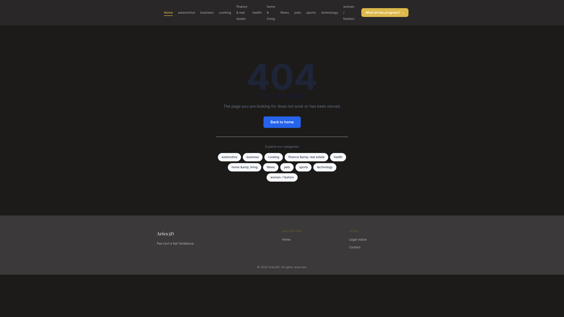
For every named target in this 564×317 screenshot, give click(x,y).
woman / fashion (282, 177)
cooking (225, 12)
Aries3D (165, 233)
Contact (354, 247)
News (284, 12)
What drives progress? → (384, 12)
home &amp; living (245, 167)
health (257, 12)
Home (168, 12)
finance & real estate (241, 12)
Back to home (282, 122)
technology (329, 12)
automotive (186, 12)
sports (311, 12)
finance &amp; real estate (306, 157)
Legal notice (358, 239)
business (207, 12)
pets (297, 12)
